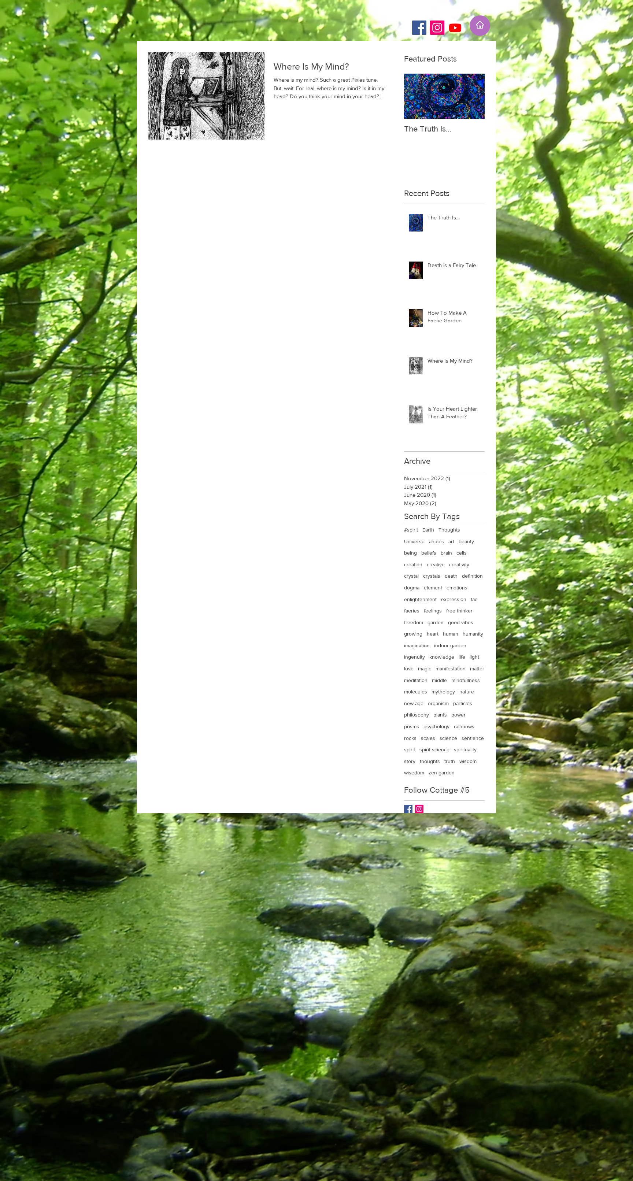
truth (449, 761)
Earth (428, 530)
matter (477, 668)
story (409, 761)
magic (424, 668)
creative (436, 564)
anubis (436, 541)
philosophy (416, 715)
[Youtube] (455, 28)
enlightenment (420, 599)
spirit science (434, 749)
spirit (409, 749)
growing (413, 634)
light (474, 657)
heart (432, 634)
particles (462, 703)
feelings (433, 611)
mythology (443, 692)
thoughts (430, 761)
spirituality (465, 749)
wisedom (414, 772)
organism (438, 703)
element (433, 587)
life (462, 657)
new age (413, 703)
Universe (414, 541)
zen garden (442, 772)
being (410, 553)
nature (466, 692)
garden (435, 622)
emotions (457, 587)
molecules (415, 692)
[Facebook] (419, 28)
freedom (413, 622)
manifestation (451, 668)
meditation (415, 680)
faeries (411, 611)
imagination (417, 645)
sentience (473, 738)
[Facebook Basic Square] (408, 809)
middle (439, 680)
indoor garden (450, 645)
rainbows (464, 726)
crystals (431, 576)
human (450, 634)
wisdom (468, 761)
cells (461, 553)
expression (453, 599)
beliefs (428, 553)
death (451, 576)
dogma (411, 587)
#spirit (411, 530)
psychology (436, 726)
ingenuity (414, 657)
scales (428, 738)
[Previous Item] (415, 96)
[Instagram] (437, 28)
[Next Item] (473, 96)
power (458, 715)
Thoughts (449, 530)
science (448, 738)
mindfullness (465, 680)
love (409, 668)
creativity (459, 564)
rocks (410, 738)
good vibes (460, 622)
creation (413, 564)
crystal (411, 576)
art (451, 541)
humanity (473, 634)
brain (446, 553)
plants (440, 715)
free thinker (459, 611)
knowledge (441, 657)
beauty (466, 541)
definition (472, 576)
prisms (411, 726)
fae (474, 599)
